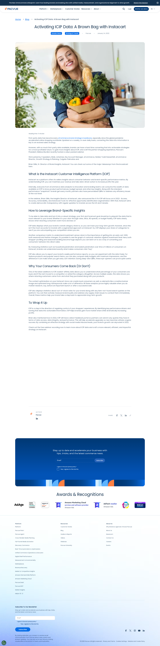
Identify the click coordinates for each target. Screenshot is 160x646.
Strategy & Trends (72, 33)
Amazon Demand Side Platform (25, 575)
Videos (63, 538)
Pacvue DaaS (19, 582)
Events (108, 545)
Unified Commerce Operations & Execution (29, 553)
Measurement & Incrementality (25, 560)
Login (129, 9)
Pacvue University (66, 545)
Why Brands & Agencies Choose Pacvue (119, 527)
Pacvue (88, 33)
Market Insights (20, 590)
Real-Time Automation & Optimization (27, 549)
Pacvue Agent (19, 534)
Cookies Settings (121, 641)
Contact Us (110, 538)
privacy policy (72, 466)
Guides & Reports (66, 534)
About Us (109, 530)
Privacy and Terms (109, 641)
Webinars (64, 542)
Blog (27, 19)
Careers (108, 542)
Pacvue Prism (19, 530)
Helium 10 (18, 594)
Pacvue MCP (19, 586)
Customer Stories (72, 9)
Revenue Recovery (21, 568)
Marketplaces (19, 564)
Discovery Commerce (22, 545)
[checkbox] (80, 469)
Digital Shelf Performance (23, 556)
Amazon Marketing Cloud (23, 579)
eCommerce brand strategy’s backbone (75, 138)
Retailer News (56, 33)
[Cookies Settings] (4, 642)
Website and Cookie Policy (136, 641)
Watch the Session (141, 3)
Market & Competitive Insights (25, 571)
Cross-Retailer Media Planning (24, 538)
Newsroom (109, 534)
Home (18, 19)
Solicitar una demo (141, 9)
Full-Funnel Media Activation (24, 542)
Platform (18, 527)
